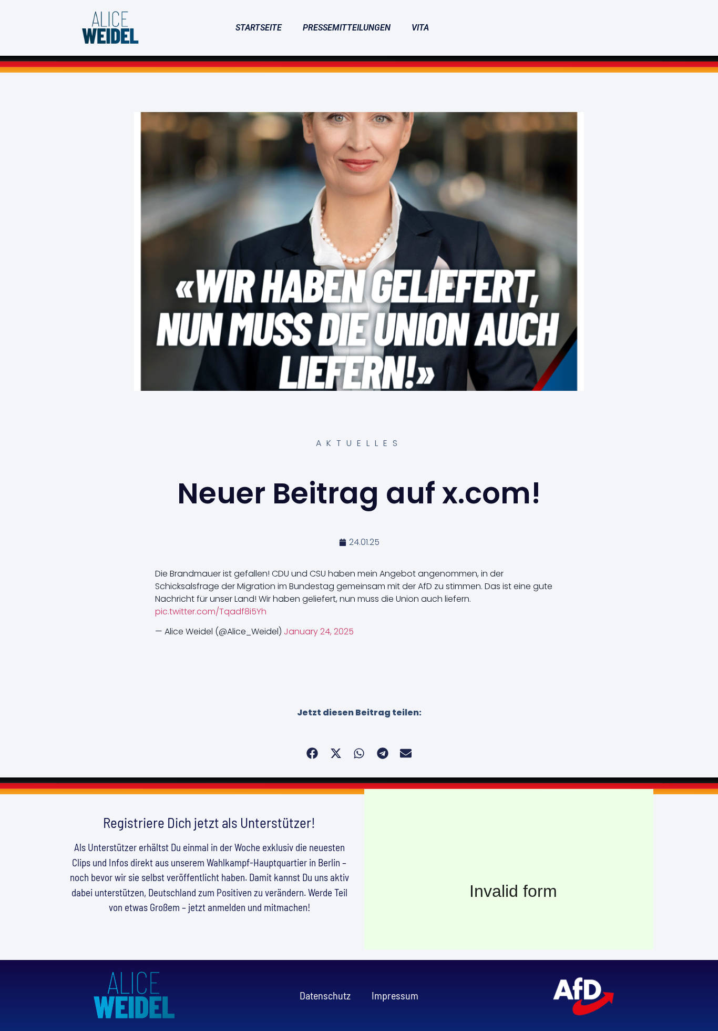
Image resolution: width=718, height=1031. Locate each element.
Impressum (395, 995)
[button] (312, 753)
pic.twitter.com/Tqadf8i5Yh (210, 611)
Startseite (258, 28)
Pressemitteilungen (347, 28)
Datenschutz (325, 995)
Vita (420, 28)
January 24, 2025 (319, 631)
